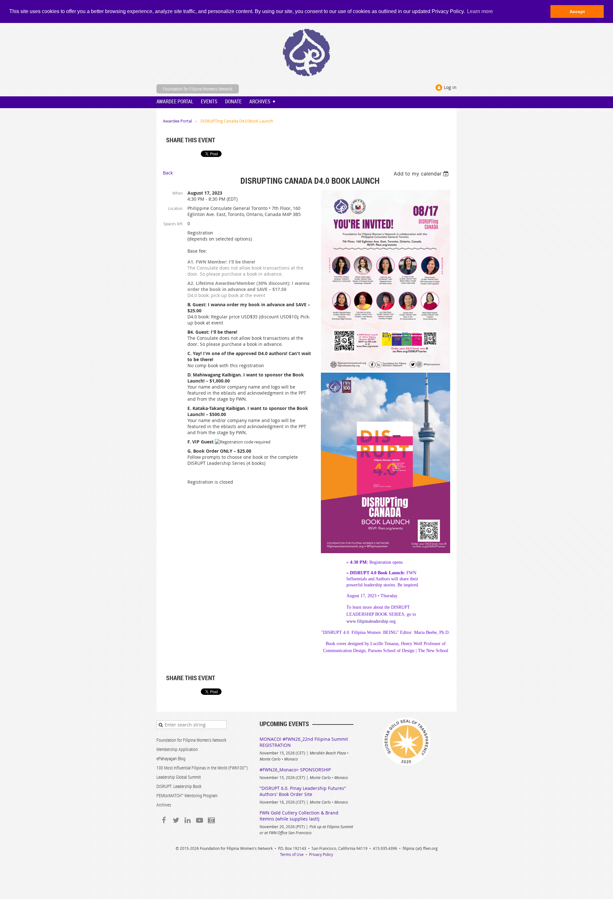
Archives (163, 805)
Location (175, 208)
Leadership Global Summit (178, 777)
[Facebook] (164, 820)
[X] (175, 820)
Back (168, 173)
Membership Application (177, 749)
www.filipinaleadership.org (371, 621)
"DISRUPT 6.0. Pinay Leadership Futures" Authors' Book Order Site (303, 791)
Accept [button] (577, 11)
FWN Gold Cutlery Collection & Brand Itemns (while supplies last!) (299, 816)
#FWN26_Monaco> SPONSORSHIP (295, 770)
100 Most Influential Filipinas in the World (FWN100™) (202, 768)
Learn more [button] (480, 11)
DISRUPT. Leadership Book (178, 786)
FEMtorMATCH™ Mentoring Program (186, 795)
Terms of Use (292, 854)
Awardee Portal (177, 121)
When (177, 193)
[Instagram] (211, 820)
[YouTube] (199, 820)
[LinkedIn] (187, 820)
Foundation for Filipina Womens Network (197, 89)
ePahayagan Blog (170, 758)
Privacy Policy (321, 854)
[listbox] (422, 173)
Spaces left (173, 223)
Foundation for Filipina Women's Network (191, 740)
